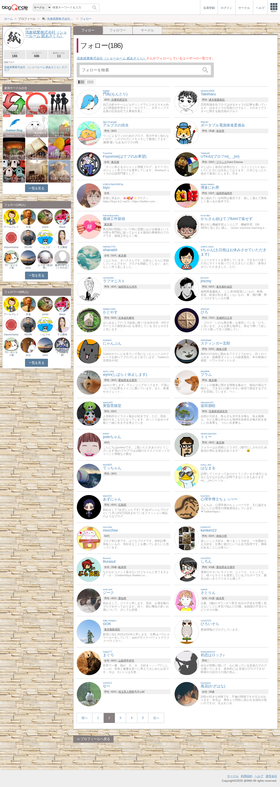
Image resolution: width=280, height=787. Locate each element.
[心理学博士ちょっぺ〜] (186, 507)
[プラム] (186, 382)
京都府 (213, 411)
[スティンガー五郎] (186, 351)
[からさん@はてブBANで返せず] (186, 226)
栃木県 (220, 598)
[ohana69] (89, 257)
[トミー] (186, 444)
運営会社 (271, 776)
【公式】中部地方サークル (14, 157)
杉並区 (228, 286)
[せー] (89, 694)
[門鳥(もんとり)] (89, 102)
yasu (28, 268)
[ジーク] (89, 600)
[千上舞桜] (62, 237)
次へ (156, 718)
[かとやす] (89, 320)
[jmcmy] (186, 288)
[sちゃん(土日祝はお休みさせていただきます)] (186, 257)
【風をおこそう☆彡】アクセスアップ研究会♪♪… (37, 155)
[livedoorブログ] (14, 125)
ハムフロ (45, 247)
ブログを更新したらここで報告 (14, 111)
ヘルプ (259, 776)
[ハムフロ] (45, 237)
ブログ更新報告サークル (37, 134)
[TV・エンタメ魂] (11, 257)
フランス (221, 162)
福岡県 (220, 193)
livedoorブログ (14, 135)
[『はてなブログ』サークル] (59, 125)
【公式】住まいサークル (14, 179)
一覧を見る (36, 188)
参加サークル (59, 55)
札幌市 (130, 317)
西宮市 (123, 99)
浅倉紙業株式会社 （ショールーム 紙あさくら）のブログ (35, 69)
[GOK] (89, 631)
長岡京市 (222, 411)
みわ (28, 355)
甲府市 (130, 660)
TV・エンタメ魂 (11, 266)
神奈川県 (221, 349)
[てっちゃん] (89, 475)
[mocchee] (89, 538)
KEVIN (28, 247)
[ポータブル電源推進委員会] (186, 133)
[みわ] (28, 344)
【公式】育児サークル (59, 179)
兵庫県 (115, 99)
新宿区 (116, 629)
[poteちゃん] (89, 444)
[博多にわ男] (186, 195)
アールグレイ (11, 227)
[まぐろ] (89, 662)
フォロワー (117, 30)
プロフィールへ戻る (95, 739)
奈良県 (220, 130)
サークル (147, 30)
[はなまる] (186, 475)
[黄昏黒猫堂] (89, 413)
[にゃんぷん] (89, 351)
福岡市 (228, 193)
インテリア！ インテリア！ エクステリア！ (37, 178)
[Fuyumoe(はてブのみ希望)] (89, 164)
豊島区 (221, 99)
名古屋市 (131, 380)
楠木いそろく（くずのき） (62, 266)
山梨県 (122, 660)
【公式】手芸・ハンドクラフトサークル (59, 155)
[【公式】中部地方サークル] (14, 148)
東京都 (213, 99)
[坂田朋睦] (186, 413)
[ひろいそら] (186, 631)
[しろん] (186, 569)
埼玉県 (122, 691)
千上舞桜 (62, 247)
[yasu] (28, 257)
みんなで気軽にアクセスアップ (59, 111)
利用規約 (246, 776)
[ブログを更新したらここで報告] (14, 103)
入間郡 (130, 691)
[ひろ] (186, 320)
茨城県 (220, 317)
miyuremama (11, 247)
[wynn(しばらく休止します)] (89, 382)
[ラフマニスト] (89, 288)
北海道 (122, 317)
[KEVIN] (28, 237)
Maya (62, 227)
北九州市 (131, 286)
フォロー (14, 55)
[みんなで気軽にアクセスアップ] (59, 103)
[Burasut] (89, 569)
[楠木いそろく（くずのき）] (62, 257)
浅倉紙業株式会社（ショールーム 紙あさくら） (111, 58)
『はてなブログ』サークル (59, 134)
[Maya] (62, 217)
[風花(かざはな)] (186, 694)
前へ (85, 718)
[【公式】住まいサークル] (14, 171)
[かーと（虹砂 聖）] (45, 257)
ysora (45, 227)
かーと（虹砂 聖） (45, 266)
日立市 (228, 317)
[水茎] (28, 217)
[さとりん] (186, 600)
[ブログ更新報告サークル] (36, 125)
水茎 (28, 227)
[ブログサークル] (15, 7)
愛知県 (122, 380)
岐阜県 (122, 567)
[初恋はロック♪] (186, 662)
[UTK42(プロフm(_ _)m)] (186, 164)
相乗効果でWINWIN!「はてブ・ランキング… (37, 110)
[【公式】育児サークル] (59, 171)
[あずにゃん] (89, 507)
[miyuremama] (11, 237)
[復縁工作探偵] (89, 226)
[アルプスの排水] (89, 133)
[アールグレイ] (11, 217)
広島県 (122, 504)
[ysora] (45, 217)
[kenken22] (186, 538)
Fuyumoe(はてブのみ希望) (62, 352)
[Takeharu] (186, 102)
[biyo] (89, 195)
